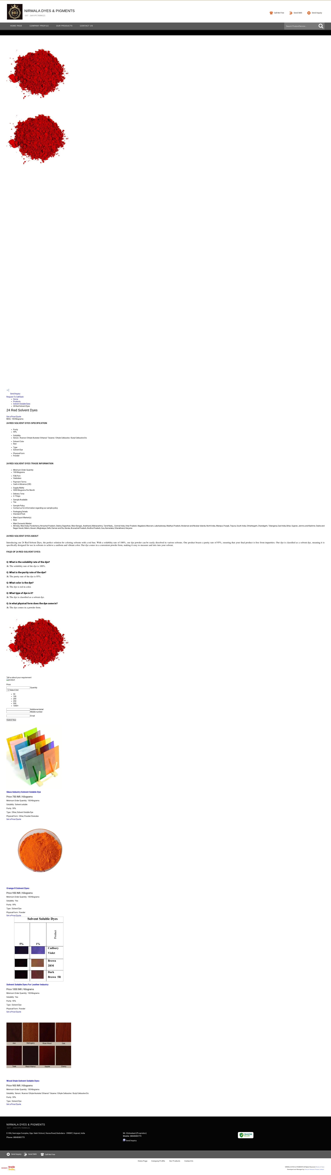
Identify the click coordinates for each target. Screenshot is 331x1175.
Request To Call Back (15, 397)
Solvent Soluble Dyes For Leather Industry (27, 984)
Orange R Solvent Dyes (17, 888)
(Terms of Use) (320, 1167)
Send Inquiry (15, 394)
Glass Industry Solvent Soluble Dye (23, 792)
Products (17, 401)
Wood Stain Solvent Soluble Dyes (22, 1081)
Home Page (16, 26)
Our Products (64, 26)
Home (15, 399)
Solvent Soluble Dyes (21, 404)
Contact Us (86, 26)
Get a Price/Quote (13, 417)
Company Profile (39, 26)
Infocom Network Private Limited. (314, 1169)
